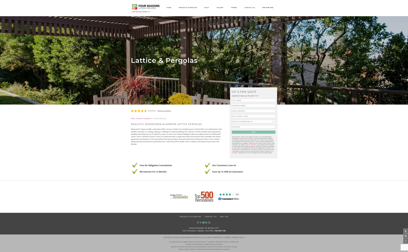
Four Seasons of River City (141, 12)
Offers (234, 7)
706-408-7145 (267, 7)
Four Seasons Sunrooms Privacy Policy (265, 149)
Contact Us (249, 7)
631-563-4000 (252, 145)
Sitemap (226, 237)
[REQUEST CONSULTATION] (405, 236)
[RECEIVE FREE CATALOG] (405, 241)
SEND (253, 132)
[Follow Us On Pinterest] (203, 222)
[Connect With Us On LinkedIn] (206, 222)
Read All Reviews (164, 111)
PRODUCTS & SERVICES (143, 119)
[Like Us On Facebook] (198, 222)
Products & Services (188, 7)
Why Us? (224, 216)
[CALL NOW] (405, 231)
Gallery (220, 7)
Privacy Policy (238, 237)
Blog (207, 7)
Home (169, 7)
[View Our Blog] (209, 222)
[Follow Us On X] (200, 222)
